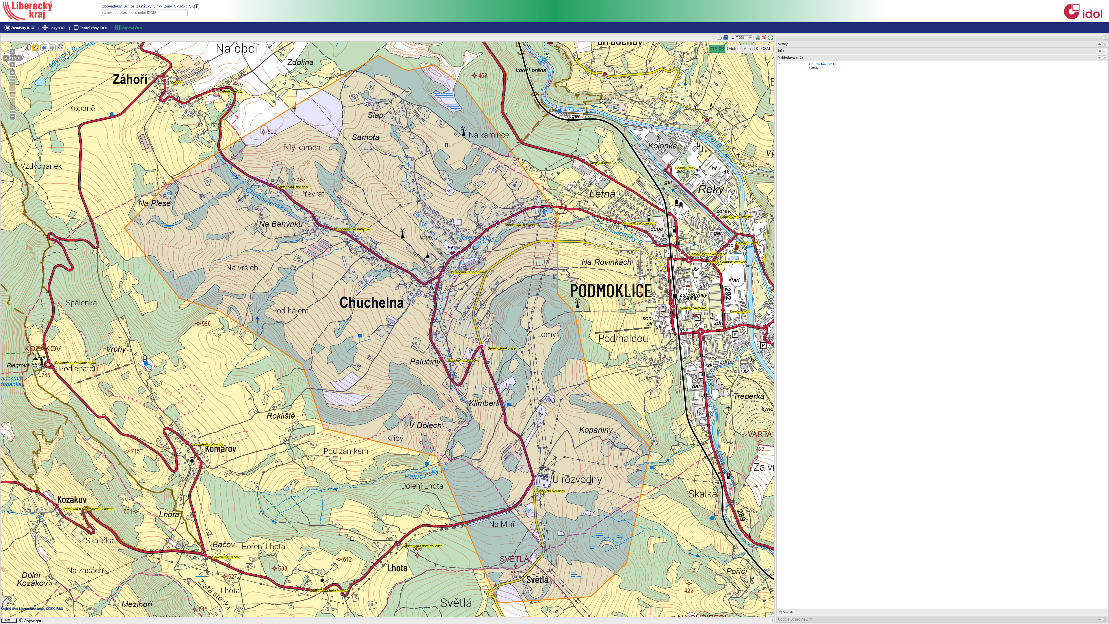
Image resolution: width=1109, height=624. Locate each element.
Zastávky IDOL (23, 28)
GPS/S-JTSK (184, 6)
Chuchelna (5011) (822, 64)
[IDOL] (1083, 18)
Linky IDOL (57, 28)
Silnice (129, 6)
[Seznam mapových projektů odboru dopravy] (27, 19)
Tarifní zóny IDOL (94, 28)
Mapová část (131, 28)
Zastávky (144, 6)
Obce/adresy (112, 6)
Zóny (168, 6)
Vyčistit (788, 612)
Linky (158, 6)
